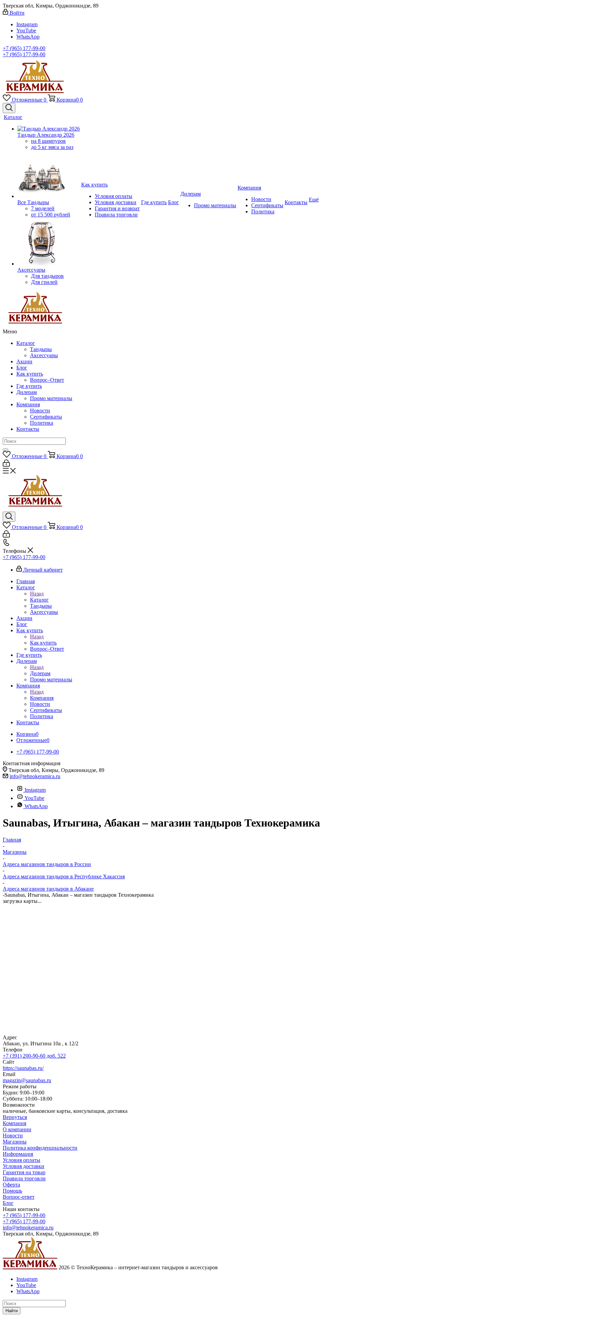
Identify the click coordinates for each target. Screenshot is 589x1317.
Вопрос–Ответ (47, 380)
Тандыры (41, 349)
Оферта (11, 1184)
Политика (41, 423)
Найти (11, 1310)
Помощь (12, 1191)
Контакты (27, 429)
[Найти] (5, 450)
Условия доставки (23, 1166)
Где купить (29, 386)
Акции (24, 361)
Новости (40, 410)
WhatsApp (28, 37)
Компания (28, 404)
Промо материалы (51, 398)
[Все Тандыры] (48, 174)
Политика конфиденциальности (40, 1148)
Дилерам (26, 392)
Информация (18, 1154)
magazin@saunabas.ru (27, 1080)
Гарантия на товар (24, 1172)
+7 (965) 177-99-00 (24, 48)
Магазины (15, 1142)
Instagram (26, 24)
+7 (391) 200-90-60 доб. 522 (34, 1056)
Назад (37, 593)
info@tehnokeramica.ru (35, 776)
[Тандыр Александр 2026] (48, 129)
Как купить (29, 374)
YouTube (26, 30)
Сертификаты (46, 417)
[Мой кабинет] (6, 465)
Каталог (25, 343)
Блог (21, 367)
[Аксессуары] (48, 242)
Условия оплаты (21, 1160)
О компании (17, 1129)
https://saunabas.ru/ (23, 1068)
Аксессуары (44, 355)
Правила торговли (24, 1178)
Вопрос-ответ (18, 1197)
